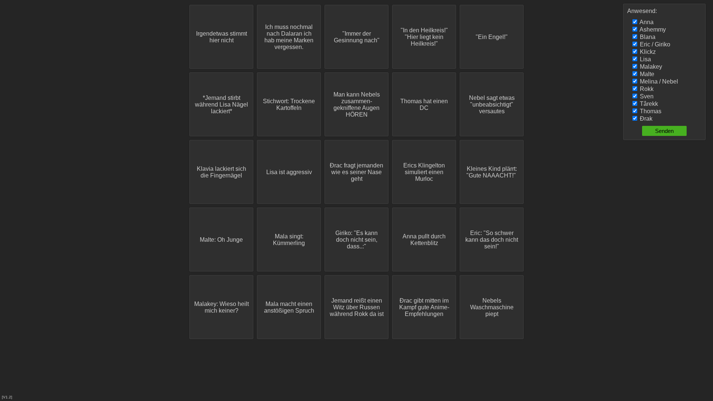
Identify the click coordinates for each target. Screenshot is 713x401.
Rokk (646, 89)
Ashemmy (652, 29)
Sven (646, 96)
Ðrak (645, 118)
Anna (646, 22)
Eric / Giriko (654, 44)
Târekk (648, 104)
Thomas (649, 111)
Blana (646, 37)
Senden (664, 131)
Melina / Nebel (658, 81)
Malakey (650, 66)
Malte (646, 74)
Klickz (647, 52)
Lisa (644, 59)
